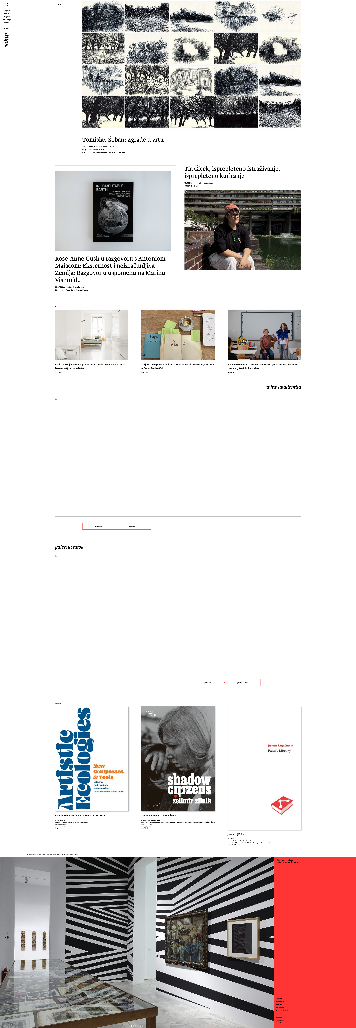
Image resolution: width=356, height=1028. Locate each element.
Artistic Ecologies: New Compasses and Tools (80, 815)
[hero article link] (191, 65)
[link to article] (113, 210)
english (6, 28)
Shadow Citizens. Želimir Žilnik (158, 815)
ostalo (69, 287)
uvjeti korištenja (282, 1010)
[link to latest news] (91, 335)
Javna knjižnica (236, 834)
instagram (280, 1020)
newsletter (280, 1001)
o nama (6, 23)
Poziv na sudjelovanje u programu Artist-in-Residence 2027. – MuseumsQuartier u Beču (90, 366)
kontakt (279, 998)
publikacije (7, 20)
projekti (7, 17)
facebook (279, 1017)
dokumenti (280, 1007)
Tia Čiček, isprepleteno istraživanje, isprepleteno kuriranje (232, 172)
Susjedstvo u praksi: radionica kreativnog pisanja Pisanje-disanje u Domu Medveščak (177, 366)
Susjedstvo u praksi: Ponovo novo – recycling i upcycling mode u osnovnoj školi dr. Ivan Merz (264, 366)
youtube (279, 1023)
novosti (6, 14)
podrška (279, 1004)
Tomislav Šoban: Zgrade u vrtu (123, 139)
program (7, 11)
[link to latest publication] (91, 759)
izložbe (104, 147)
